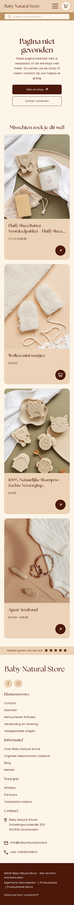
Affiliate (10, 788)
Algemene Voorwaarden (20, 882)
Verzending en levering (21, 724)
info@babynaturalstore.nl (28, 842)
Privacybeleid (48, 882)
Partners (10, 795)
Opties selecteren (60, 250)
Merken (9, 770)
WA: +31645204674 (23, 852)
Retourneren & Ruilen (20, 717)
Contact (10, 703)
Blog (7, 763)
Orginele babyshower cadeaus (27, 756)
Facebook (8, 683)
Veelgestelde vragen (19, 731)
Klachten (10, 710)
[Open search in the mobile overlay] (37, 16)
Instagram (18, 683)
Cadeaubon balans (18, 802)
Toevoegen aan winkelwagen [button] (60, 375)
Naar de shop (34, 89)
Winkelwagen (66, 6)
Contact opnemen (37, 100)
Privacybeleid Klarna (20, 886)
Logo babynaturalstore (22, 6)
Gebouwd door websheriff (21, 894)
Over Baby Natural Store (22, 749)
